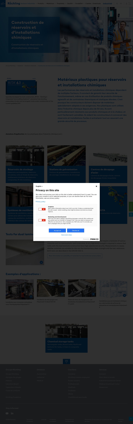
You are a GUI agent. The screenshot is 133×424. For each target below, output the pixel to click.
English (38, 186)
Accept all (57, 230)
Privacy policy (40, 201)
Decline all (75, 230)
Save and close (66, 235)
